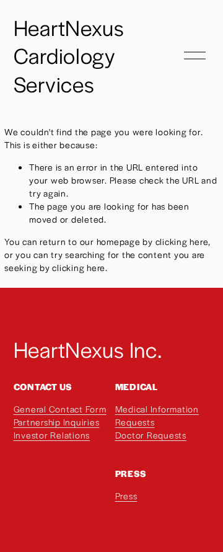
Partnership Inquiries (57, 422)
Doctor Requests (150, 435)
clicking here (182, 241)
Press (126, 495)
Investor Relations (52, 435)
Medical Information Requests (157, 415)
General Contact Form (60, 409)
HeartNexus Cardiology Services (69, 55)
